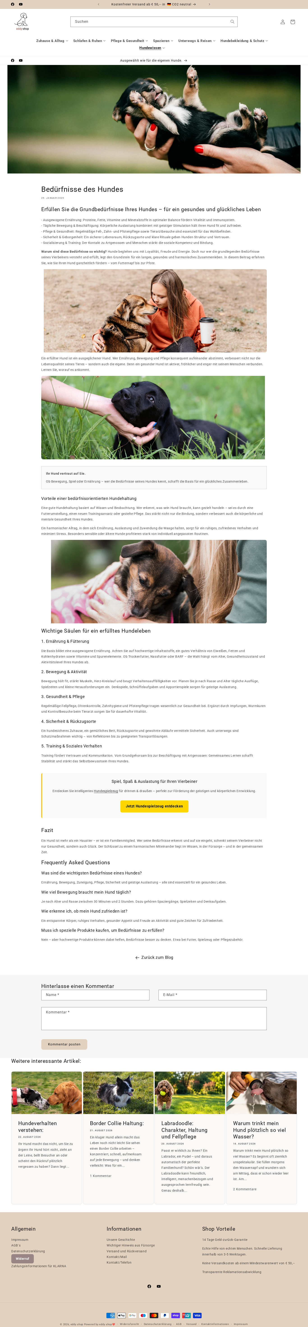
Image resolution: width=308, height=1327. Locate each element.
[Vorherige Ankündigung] (98, 4)
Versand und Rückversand (127, 1251)
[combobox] (154, 22)
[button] (53, 40)
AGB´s (16, 1245)
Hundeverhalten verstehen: (37, 1126)
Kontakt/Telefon (119, 1262)
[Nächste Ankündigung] (209, 4)
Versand (191, 1324)
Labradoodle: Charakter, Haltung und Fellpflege (184, 1130)
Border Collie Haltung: (117, 1123)
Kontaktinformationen (215, 1324)
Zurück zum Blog (157, 957)
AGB (179, 1324)
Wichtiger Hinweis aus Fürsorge (131, 1245)
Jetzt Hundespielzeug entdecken (154, 806)
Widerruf (22, 1258)
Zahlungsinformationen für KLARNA (38, 1266)
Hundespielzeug (106, 791)
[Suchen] (232, 22)
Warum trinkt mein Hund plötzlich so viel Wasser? (259, 1130)
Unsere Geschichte (121, 1239)
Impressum (19, 1239)
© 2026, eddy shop (71, 1324)
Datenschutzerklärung (28, 1251)
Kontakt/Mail (117, 1257)
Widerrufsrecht (129, 1324)
